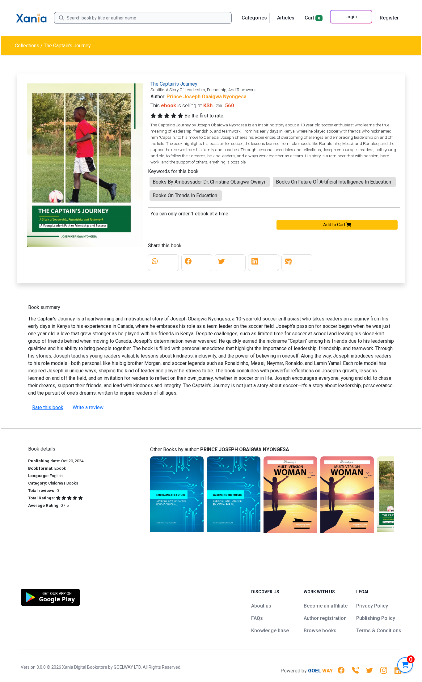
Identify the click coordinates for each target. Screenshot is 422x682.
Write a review (88, 407)
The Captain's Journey (67, 46)
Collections (27, 46)
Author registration (325, 618)
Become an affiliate (326, 606)
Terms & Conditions (378, 630)
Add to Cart (334, 224)
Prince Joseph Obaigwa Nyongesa (207, 97)
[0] (405, 665)
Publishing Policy (375, 618)
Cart (312, 18)
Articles (285, 18)
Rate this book (47, 407)
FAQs (257, 618)
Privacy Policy (372, 606)
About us (261, 606)
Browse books (320, 630)
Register (389, 18)
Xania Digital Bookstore (84, 667)
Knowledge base (270, 630)
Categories (254, 18)
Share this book (165, 245)
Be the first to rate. (204, 116)
